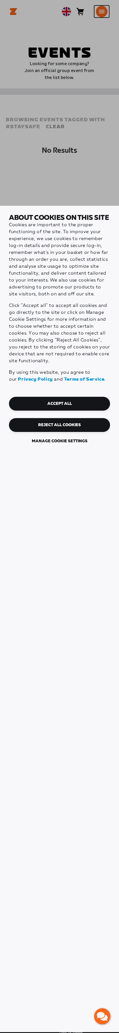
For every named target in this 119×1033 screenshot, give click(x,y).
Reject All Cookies (59, 425)
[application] (102, 1016)
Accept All (59, 404)
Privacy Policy (35, 379)
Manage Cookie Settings (60, 441)
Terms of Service (84, 379)
